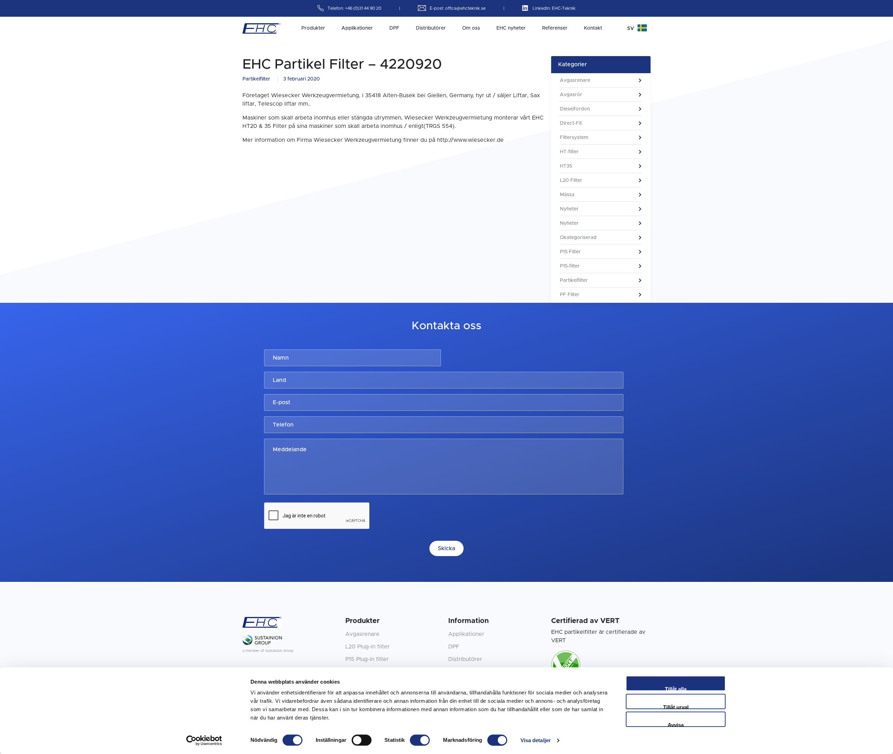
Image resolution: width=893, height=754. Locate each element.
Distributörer (431, 28)
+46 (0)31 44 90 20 (363, 8)
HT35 (566, 166)
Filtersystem (574, 137)
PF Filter (569, 294)
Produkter (313, 28)
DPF (394, 28)
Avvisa (676, 724)
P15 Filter (570, 251)
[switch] (362, 740)
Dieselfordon (575, 109)
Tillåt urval (676, 706)
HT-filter (569, 151)
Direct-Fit (571, 123)
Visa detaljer (535, 740)
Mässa (567, 194)
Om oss (471, 28)
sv (631, 28)
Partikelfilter (256, 79)
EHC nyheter (511, 28)
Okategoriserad (578, 237)
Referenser (555, 28)
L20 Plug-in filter (367, 646)
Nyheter (569, 209)
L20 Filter (571, 180)
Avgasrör (571, 94)
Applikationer (357, 28)
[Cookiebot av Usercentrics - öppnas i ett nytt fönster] (204, 740)
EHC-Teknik (564, 8)
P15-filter (570, 266)
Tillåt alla (675, 688)
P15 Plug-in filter (367, 659)
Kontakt (593, 28)
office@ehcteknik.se (466, 8)
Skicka (446, 548)
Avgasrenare (575, 80)
